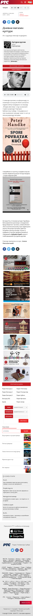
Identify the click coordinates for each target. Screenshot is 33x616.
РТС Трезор (21, 584)
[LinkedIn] (13, 22)
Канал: (9, 407)
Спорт (4, 567)
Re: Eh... (5, 513)
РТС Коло (13, 584)
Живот (11, 573)
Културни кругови (19, 42)
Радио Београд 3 (7, 395)
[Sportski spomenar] (16, 374)
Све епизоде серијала (16, 66)
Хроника (11, 560)
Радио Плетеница (22, 388)
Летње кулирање (7, 443)
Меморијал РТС (23, 570)
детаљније (14, 61)
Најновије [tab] (5, 427)
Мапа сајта (26, 602)
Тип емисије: (8, 411)
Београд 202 (6, 398)
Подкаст (25, 563)
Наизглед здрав (17, 578)
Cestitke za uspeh (8, 505)
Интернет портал (20, 598)
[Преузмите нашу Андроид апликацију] (16, 536)
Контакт (8, 597)
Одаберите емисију (19, 411)
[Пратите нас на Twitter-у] (12, 550)
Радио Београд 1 (7, 388)
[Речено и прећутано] (16, 342)
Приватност (7, 609)
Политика (11, 559)
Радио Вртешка (21, 398)
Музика (28, 573)
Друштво (18, 560)
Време (27, 561)
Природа (26, 576)
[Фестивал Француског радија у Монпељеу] (16, 278)
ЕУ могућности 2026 (21, 563)
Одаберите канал (18, 407)
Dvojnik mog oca (8, 488)
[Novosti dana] (16, 262)
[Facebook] (4, 22)
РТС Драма (13, 583)
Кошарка (16, 567)
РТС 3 (17, 581)
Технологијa (7, 574)
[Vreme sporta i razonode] (16, 358)
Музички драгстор (7, 459)
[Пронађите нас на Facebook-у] (17, 550)
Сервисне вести (6, 563)
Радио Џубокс (21, 395)
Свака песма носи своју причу (11, 451)
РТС (4, 597)
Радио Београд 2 (7, 392)
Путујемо (15, 574)
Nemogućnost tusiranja (9, 496)
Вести (5, 559)
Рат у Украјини (19, 561)
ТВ (3, 581)
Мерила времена (8, 561)
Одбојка (28, 567)
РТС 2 (12, 581)
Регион (18, 559)
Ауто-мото (28, 568)
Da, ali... (5, 480)
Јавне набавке (25, 597)
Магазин (5, 573)
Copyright (14, 609)
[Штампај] (17, 22)
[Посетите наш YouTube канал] (21, 550)
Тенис (23, 567)
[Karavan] (16, 326)
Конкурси (11, 598)
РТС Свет (24, 581)
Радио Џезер (20, 402)
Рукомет (4, 568)
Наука (20, 576)
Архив (4, 402)
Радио (4, 588)
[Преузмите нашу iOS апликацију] (16, 531)
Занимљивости (19, 573)
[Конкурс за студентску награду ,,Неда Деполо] (16, 294)
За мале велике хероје (24, 577)
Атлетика (20, 568)
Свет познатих (24, 574)
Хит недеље (5, 467)
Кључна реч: (9, 416)
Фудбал (9, 567)
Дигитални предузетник (9, 577)
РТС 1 (7, 581)
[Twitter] (9, 22)
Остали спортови (11, 570)
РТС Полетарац (19, 585)
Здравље (6, 576)
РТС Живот (21, 583)
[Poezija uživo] (16, 310)
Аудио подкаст (16, 69)
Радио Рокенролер (22, 392)
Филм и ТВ (13, 576)
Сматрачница (17, 563)
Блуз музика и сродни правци (11, 435)
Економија (26, 560)
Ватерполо (12, 568)
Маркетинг (16, 597)
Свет (23, 559)
